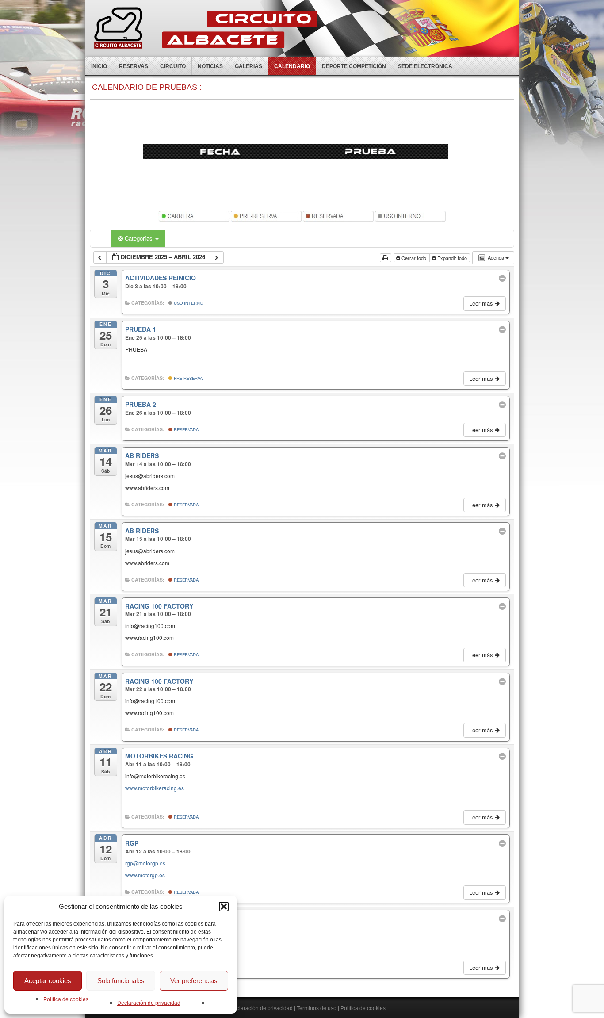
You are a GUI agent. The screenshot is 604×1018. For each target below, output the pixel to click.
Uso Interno (187, 303)
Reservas (133, 66)
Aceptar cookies (47, 980)
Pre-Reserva (187, 378)
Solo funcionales (121, 980)
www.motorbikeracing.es (154, 788)
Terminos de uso (316, 1008)
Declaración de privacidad (148, 1003)
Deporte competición (354, 66)
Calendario (292, 66)
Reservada (185, 429)
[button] (223, 906)
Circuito (173, 66)
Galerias (248, 66)
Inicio (99, 66)
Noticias (210, 66)
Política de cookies (65, 999)
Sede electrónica (425, 66)
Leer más (482, 303)
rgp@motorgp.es (145, 863)
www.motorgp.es (145, 875)
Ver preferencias (194, 980)
